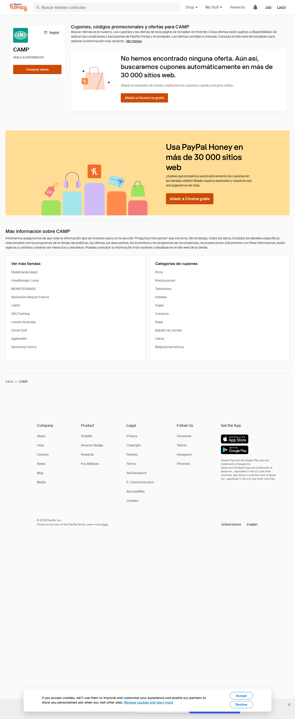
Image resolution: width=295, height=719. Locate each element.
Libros (159, 339)
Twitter (182, 445)
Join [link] (268, 7)
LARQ (15, 305)
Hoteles (161, 297)
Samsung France (23, 347)
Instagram (184, 454)
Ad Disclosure (137, 473)
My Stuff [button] (212, 7)
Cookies (132, 501)
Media (41, 482)
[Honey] (18, 7)
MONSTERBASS (23, 289)
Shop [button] (190, 7)
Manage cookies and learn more (148, 702)
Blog (40, 473)
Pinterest (183, 464)
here (105, 524)
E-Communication (140, 482)
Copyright (134, 445)
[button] (239, 524)
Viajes (159, 305)
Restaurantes (165, 280)
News (41, 464)
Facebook (184, 436)
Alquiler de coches (168, 330)
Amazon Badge (92, 445)
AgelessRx (19, 339)
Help (40, 445)
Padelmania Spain (24, 272)
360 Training (20, 314)
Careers (43, 454)
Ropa (159, 322)
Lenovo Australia (23, 322)
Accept (241, 696)
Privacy (132, 436)
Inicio (9, 381)
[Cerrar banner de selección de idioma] (289, 705)
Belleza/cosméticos (169, 347)
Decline (241, 704)
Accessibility (136, 491)
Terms (131, 464)
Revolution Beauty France (30, 297)
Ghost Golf (19, 330)
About (41, 436)
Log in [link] (281, 7)
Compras (162, 314)
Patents (132, 454)
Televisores (163, 289)
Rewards (237, 7)
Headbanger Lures (25, 280)
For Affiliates (90, 464)
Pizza (159, 272)
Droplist (86, 436)
